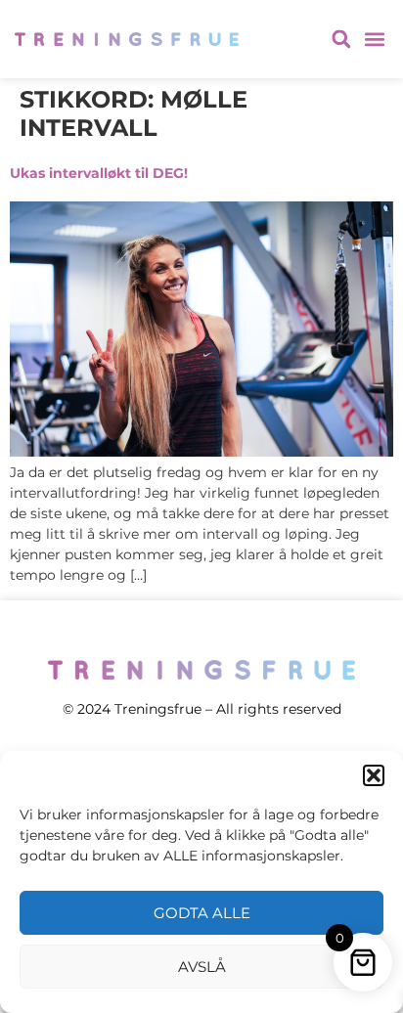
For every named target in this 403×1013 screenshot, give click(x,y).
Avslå (202, 966)
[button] (373, 775)
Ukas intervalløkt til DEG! (99, 173)
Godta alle (202, 912)
